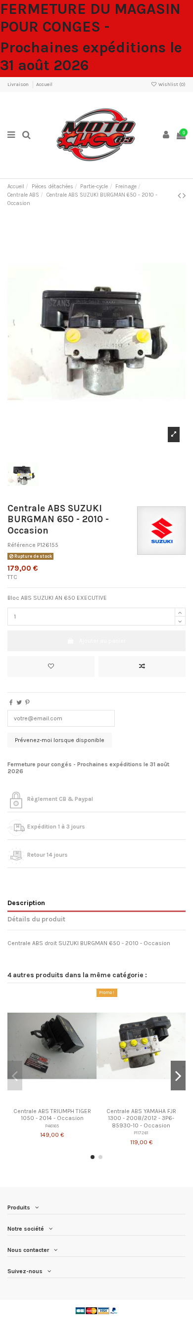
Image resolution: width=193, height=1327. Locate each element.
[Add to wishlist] (51, 666)
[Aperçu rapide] (64, 1100)
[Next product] (184, 195)
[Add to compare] (142, 666)
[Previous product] (180, 195)
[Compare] (52, 1100)
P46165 (52, 1125)
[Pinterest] (27, 702)
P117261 (141, 1132)
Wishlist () (171, 84)
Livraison (18, 84)
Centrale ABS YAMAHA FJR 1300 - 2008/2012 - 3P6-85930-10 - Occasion (141, 1118)
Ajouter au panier (102, 640)
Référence (21, 544)
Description (26, 903)
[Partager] (11, 702)
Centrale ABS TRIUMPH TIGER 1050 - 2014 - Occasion (52, 1114)
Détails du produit (36, 919)
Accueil (44, 84)
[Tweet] (19, 702)
